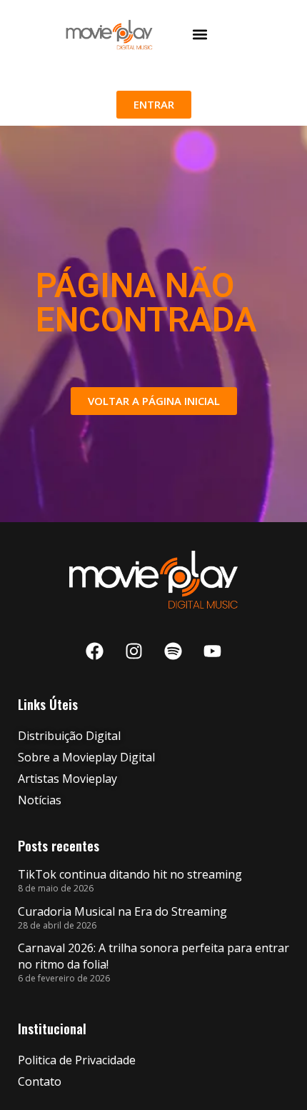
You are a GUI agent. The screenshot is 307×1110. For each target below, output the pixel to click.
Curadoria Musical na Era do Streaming (122, 911)
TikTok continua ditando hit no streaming (130, 874)
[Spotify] (173, 651)
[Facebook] (95, 651)
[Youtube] (213, 651)
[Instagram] (134, 651)
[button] (199, 34)
